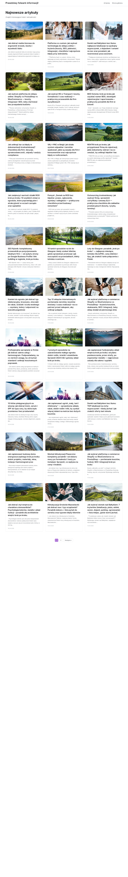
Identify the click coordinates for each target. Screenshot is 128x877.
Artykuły (107, 3)
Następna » (68, 540)
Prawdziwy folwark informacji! (22, 3)
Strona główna (117, 3)
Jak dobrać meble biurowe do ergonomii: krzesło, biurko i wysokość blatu (21, 46)
